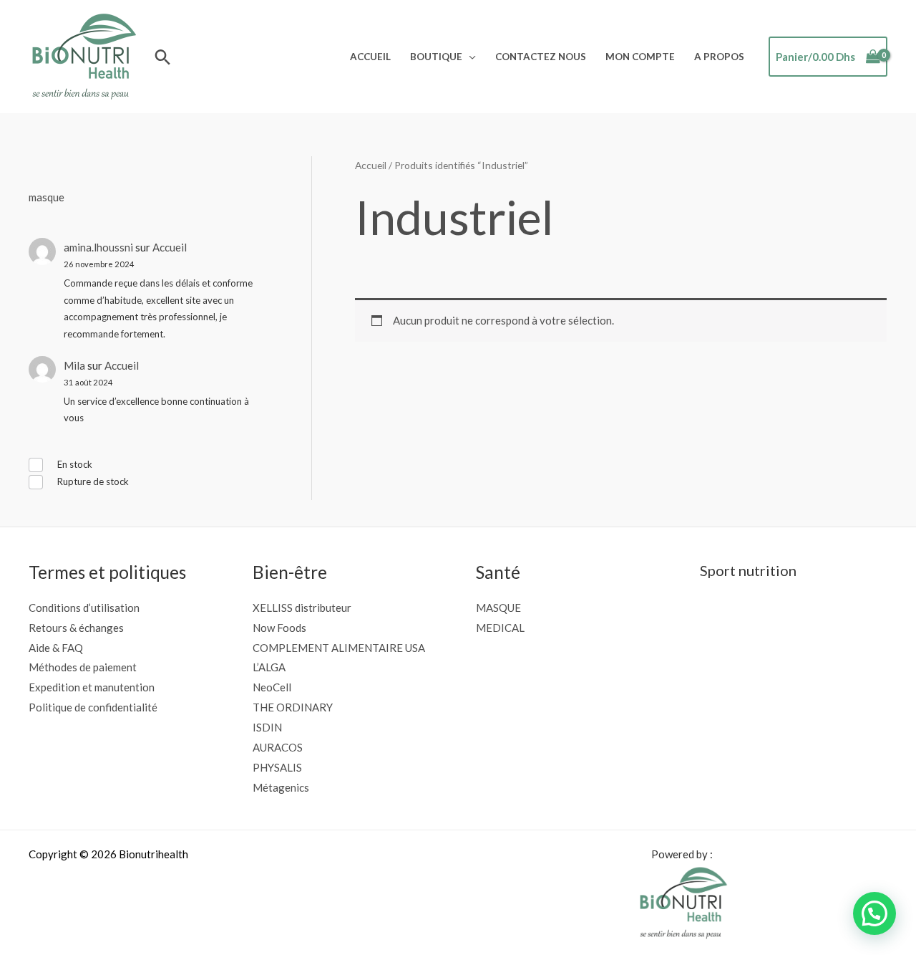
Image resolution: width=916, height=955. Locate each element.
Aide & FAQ (56, 647)
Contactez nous (540, 56)
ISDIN (267, 727)
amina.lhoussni (98, 247)
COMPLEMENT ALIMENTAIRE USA (339, 647)
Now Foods (279, 627)
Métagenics (281, 787)
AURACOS (278, 747)
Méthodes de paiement (83, 667)
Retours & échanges (76, 627)
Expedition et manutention (92, 687)
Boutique (436, 56)
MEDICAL (500, 627)
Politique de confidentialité (93, 707)
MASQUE (498, 607)
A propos (719, 56)
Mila (74, 365)
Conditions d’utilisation (84, 607)
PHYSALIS (277, 767)
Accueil (370, 56)
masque (46, 197)
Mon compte (640, 56)
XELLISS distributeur (302, 607)
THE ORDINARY (293, 707)
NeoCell (272, 687)
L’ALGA (269, 667)
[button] (162, 57)
